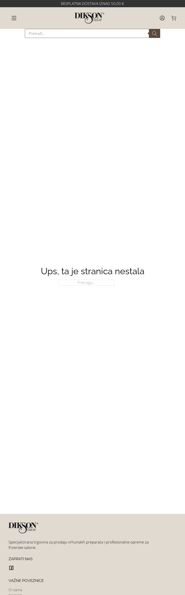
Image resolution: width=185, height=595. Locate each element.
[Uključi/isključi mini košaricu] (173, 18)
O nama (15, 589)
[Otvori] (14, 18)
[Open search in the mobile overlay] (92, 33)
